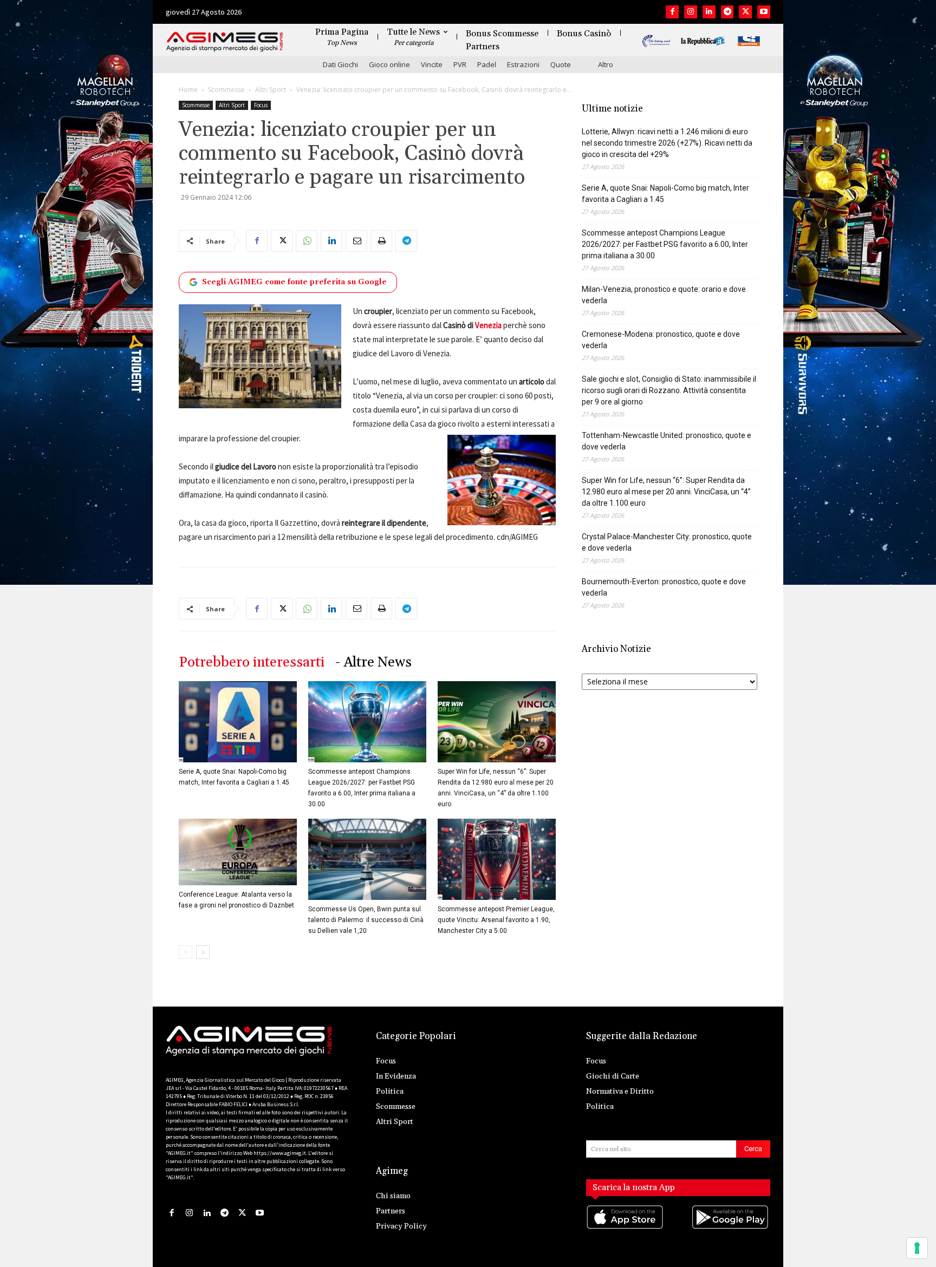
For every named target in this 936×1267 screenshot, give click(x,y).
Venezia (488, 325)
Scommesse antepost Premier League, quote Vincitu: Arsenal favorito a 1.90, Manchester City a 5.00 (496, 920)
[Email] (356, 241)
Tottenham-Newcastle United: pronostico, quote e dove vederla (666, 441)
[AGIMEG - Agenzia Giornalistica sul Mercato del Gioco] (225, 42)
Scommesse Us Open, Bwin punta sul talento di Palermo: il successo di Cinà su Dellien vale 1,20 (366, 920)
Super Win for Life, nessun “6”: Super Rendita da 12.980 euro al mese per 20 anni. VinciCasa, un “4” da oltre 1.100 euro (666, 491)
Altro (605, 64)
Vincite (432, 64)
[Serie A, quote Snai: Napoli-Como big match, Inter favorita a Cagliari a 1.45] (238, 721)
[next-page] (203, 952)
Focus (261, 105)
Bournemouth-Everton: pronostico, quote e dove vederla (664, 587)
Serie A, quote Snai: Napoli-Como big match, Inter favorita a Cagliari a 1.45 (665, 194)
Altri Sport (270, 89)
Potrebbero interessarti (251, 662)
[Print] (381, 241)
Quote (560, 64)
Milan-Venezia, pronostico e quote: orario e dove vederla (664, 295)
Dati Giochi (340, 64)
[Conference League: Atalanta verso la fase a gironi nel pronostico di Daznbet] (238, 852)
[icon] (625, 1227)
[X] (745, 11)
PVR (459, 64)
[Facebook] (672, 11)
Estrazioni (523, 64)
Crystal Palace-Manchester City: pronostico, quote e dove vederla (667, 542)
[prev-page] (185, 952)
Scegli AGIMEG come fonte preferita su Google (294, 282)
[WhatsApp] (306, 241)
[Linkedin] (709, 11)
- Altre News (373, 662)
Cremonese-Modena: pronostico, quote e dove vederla (661, 340)
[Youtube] (763, 11)
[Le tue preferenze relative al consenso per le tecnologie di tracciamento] (917, 1248)
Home (188, 89)
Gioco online (389, 64)
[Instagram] (690, 11)
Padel (486, 64)
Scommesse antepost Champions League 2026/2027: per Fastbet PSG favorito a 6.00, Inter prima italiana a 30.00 (665, 244)
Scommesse (226, 89)
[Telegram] (727, 11)
